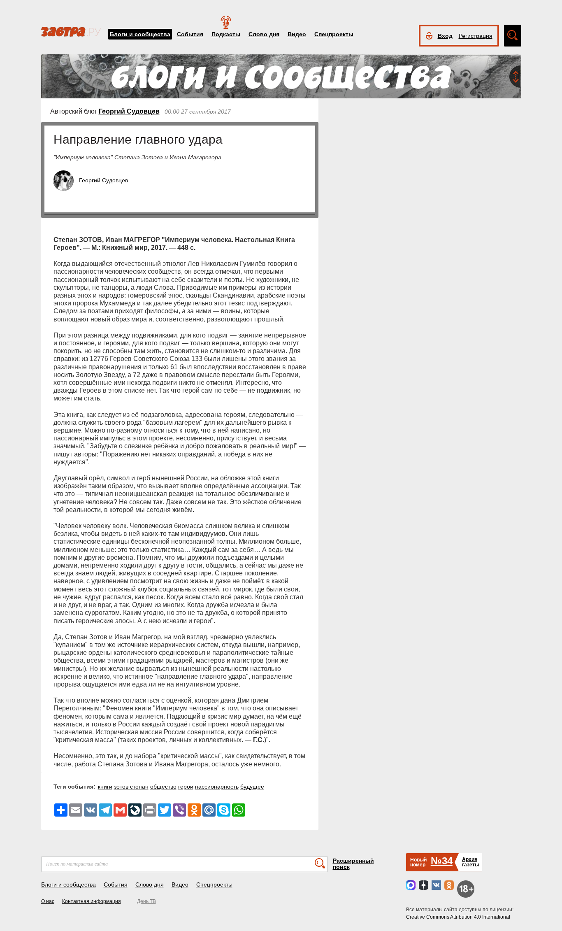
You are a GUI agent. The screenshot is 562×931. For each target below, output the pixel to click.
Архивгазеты (470, 862)
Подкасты (225, 34)
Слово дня (263, 34)
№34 (442, 860)
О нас (47, 901)
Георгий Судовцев (129, 111)
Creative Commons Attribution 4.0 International (458, 917)
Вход (445, 36)
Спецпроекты (333, 34)
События (190, 34)
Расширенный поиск (353, 863)
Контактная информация (91, 901)
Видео (297, 34)
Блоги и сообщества (140, 34)
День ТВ (146, 901)
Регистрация (475, 36)
